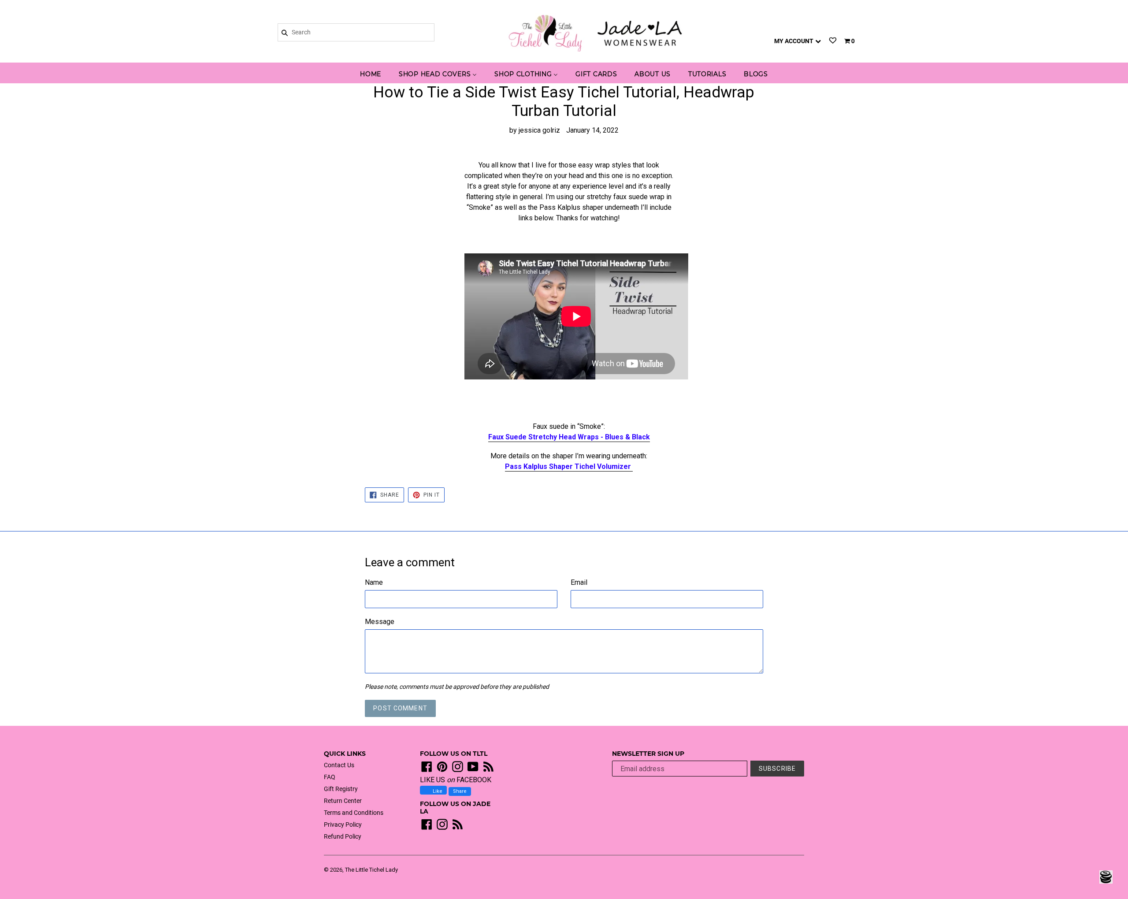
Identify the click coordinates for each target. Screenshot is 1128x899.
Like (436, 791)
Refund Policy (342, 836)
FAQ (329, 776)
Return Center (343, 800)
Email (579, 582)
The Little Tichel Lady (371, 869)
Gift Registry (341, 788)
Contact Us (339, 765)
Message (379, 621)
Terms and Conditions (353, 812)
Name (374, 582)
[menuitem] (370, 74)
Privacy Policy (343, 824)
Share (460, 791)
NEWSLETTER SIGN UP (648, 754)
